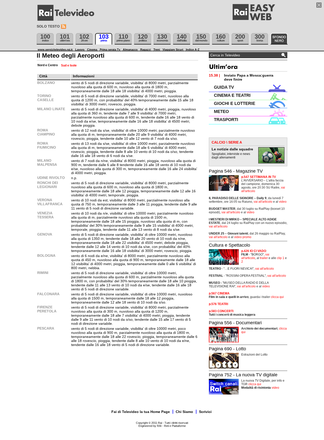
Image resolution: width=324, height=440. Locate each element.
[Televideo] (68, 13)
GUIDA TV (224, 87)
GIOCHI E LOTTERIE (234, 103)
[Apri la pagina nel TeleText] (318, 5)
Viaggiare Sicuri (173, 49)
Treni (156, 49)
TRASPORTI (226, 119)
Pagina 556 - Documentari (235, 322)
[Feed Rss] (64, 26)
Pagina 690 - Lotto (227, 348)
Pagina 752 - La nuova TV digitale (243, 374)
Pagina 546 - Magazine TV (236, 171)
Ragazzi (145, 49)
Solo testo (48, 26)
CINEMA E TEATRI (232, 95)
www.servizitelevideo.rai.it (55, 49)
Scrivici (205, 412)
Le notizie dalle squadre (232, 149)
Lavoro (80, 49)
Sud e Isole (69, 65)
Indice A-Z (192, 49)
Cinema (92, 49)
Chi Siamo (184, 412)
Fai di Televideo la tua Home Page (140, 412)
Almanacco (130, 49)
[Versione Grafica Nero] (279, 38)
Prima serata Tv (110, 49)
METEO (221, 111)
